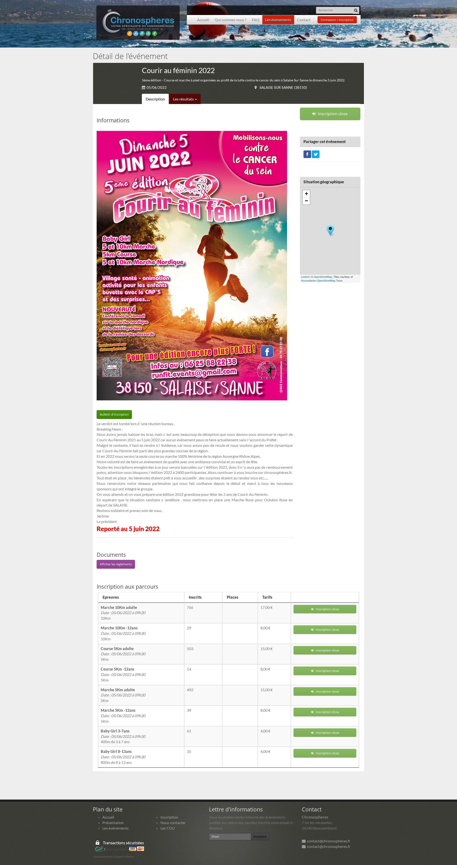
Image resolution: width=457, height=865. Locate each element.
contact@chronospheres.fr (328, 841)
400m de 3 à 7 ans (123, 736)
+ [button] (306, 194)
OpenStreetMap (323, 276)
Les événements (115, 828)
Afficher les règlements (116, 564)
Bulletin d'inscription (114, 414)
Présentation (113, 822)
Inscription (169, 817)
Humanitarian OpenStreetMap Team (322, 280)
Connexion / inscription (337, 20)
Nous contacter (173, 822)
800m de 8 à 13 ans (123, 757)
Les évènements (278, 19)
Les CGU (167, 828)
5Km (123, 654)
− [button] (306, 201)
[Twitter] (315, 153)
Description (155, 99)
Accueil (203, 19)
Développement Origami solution (113, 856)
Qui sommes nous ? (230, 19)
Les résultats (183, 99)
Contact (303, 19)
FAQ (255, 19)
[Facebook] (307, 153)
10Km (123, 613)
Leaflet (305, 276)
